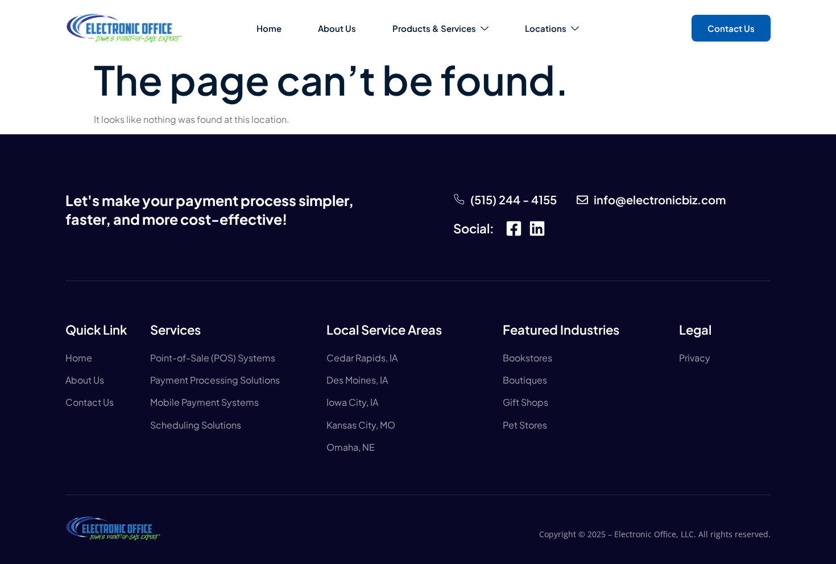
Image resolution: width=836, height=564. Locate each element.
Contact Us (731, 28)
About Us (337, 28)
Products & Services (434, 28)
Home (269, 28)
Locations (545, 28)
